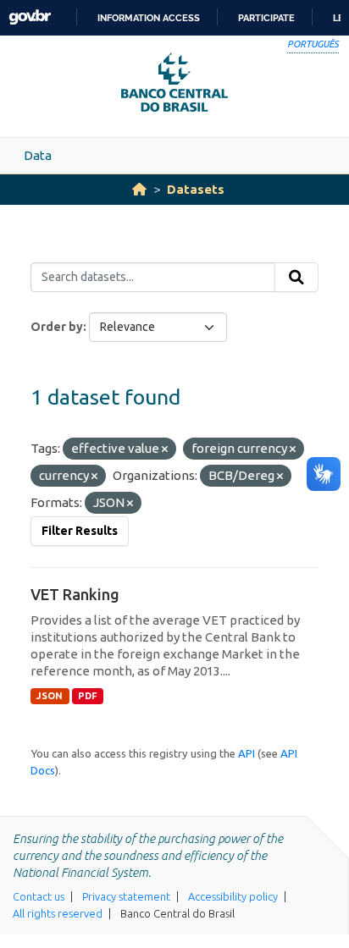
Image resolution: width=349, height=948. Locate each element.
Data (38, 155)
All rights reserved (57, 913)
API (246, 753)
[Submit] (296, 277)
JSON (49, 696)
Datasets (195, 189)
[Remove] (165, 449)
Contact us (38, 896)
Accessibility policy (233, 896)
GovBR (29, 17)
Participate (266, 18)
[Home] (139, 189)
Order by (56, 326)
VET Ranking (74, 594)
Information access (148, 18)
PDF (87, 696)
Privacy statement (126, 896)
